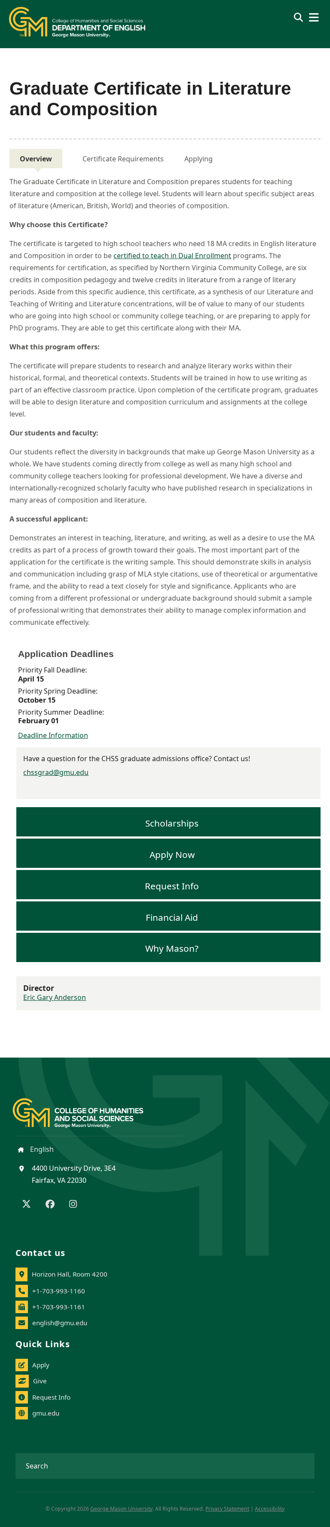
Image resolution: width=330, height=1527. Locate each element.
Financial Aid (172, 917)
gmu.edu (45, 1413)
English (41, 1149)
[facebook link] (50, 1204)
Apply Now (172, 854)
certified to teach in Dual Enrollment (172, 255)
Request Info (172, 885)
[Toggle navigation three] (314, 17)
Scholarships (172, 823)
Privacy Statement (227, 1508)
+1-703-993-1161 (58, 1306)
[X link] (26, 1204)
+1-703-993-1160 (58, 1290)
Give (40, 1380)
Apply (40, 1364)
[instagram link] (73, 1204)
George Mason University (121, 1508)
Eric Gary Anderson (54, 997)
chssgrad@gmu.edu (56, 772)
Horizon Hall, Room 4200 (69, 1274)
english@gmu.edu (59, 1322)
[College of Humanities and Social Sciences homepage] (86, 1108)
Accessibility (269, 1508)
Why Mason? (172, 948)
